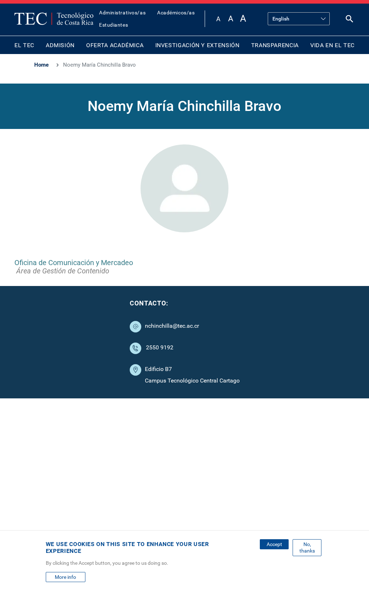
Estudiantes (113, 25)
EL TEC (24, 45)
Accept (274, 544)
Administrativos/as (122, 12)
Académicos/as (176, 12)
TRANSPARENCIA (275, 45)
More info (65, 577)
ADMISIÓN (60, 45)
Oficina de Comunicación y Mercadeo (73, 262)
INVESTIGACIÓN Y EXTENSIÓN (197, 45)
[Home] (53, 19)
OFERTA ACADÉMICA (114, 45)
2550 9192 (159, 347)
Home (41, 65)
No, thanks (307, 547)
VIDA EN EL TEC (332, 45)
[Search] (349, 20)
